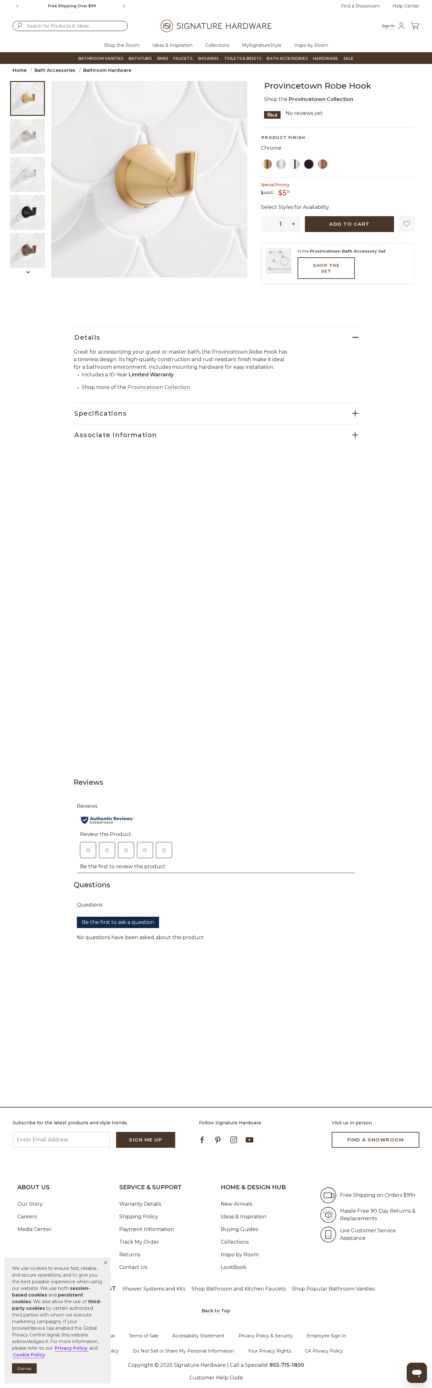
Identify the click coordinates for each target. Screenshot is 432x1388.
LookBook (233, 1267)
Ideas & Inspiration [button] (172, 45)
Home (20, 70)
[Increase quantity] (293, 224)
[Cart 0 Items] (414, 26)
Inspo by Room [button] (311, 45)
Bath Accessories (54, 70)
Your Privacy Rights (269, 1351)
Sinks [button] (162, 58)
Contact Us (133, 1267)
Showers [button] (208, 58)
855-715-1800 (286, 1365)
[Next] (126, 6)
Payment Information (146, 1229)
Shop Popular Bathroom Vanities (333, 1289)
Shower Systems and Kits (153, 1289)
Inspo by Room (240, 1255)
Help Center (405, 6)
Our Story (30, 1204)
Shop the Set (326, 268)
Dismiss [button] (24, 1368)
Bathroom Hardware (107, 70)
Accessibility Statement (198, 1336)
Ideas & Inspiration (243, 1217)
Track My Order (139, 1242)
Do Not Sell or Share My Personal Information (183, 1351)
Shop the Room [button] (121, 45)
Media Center (34, 1229)
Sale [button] (348, 58)
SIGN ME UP (145, 1140)
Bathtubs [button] (140, 58)
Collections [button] (217, 45)
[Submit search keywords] (19, 25)
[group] (72, 6)
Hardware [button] (325, 58)
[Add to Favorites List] (407, 224)
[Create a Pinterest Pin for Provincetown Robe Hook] (272, 114)
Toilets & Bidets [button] (243, 58)
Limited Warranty (151, 375)
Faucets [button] (182, 58)
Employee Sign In (326, 1336)
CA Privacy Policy (324, 1351)
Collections (235, 1242)
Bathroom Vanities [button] (100, 58)
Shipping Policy (138, 1217)
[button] (105, 1262)
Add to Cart (349, 224)
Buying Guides (239, 1229)
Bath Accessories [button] (287, 58)
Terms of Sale (143, 1336)
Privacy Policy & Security (265, 1336)
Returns (129, 1255)
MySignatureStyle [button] (261, 45)
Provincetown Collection (321, 99)
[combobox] (70, 26)
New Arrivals (236, 1204)
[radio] (267, 164)
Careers (27, 1217)
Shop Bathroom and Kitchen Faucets (239, 1289)
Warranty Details (140, 1204)
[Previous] (17, 6)
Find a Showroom (360, 6)
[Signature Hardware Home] (216, 26)
